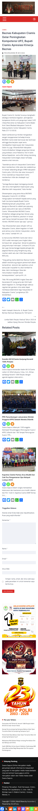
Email (4, 558)
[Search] (34, 19)
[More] (12, 81)
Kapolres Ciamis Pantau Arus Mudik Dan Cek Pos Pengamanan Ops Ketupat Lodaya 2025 (18, 477)
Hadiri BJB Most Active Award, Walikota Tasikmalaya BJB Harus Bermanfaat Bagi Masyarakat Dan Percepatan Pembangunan (19, 748)
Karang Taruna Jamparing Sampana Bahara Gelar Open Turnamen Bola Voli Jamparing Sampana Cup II (18, 730)
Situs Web (5, 568)
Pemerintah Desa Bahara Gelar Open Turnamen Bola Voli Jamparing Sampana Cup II (19, 736)
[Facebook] (4, 81)
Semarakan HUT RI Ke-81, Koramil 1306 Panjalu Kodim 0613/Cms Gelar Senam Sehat (18, 724)
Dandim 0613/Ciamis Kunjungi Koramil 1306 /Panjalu (17, 360)
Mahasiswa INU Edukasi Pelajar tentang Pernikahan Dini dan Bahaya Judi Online (18, 741)
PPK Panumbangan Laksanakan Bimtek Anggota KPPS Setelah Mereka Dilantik (18, 418)
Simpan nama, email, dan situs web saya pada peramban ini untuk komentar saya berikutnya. (19, 581)
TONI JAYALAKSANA (9, 53)
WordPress (15, 804)
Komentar (6, 520)
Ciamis (4, 30)
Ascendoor (31, 801)
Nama (4, 548)
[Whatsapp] (8, 81)
